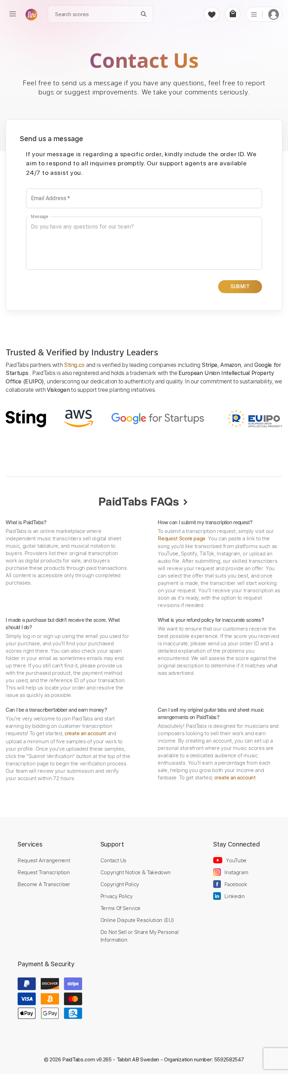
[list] (254, 14)
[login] (273, 14)
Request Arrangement (44, 860)
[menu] (13, 14)
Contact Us (113, 860)
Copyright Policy (119, 884)
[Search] (144, 14)
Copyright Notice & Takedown (135, 872)
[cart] (233, 14)
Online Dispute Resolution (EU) (137, 919)
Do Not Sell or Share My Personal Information (139, 935)
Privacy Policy (116, 896)
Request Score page (181, 538)
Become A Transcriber (44, 884)
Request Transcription (44, 872)
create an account (85, 733)
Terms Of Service (120, 907)
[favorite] (212, 14)
